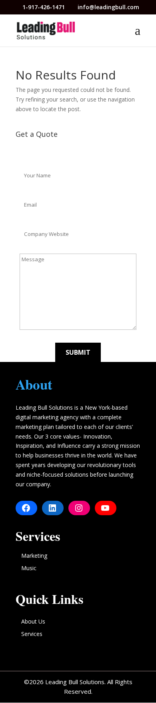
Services (31, 634)
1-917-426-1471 (44, 7)
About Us (33, 621)
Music (28, 568)
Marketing (34, 555)
